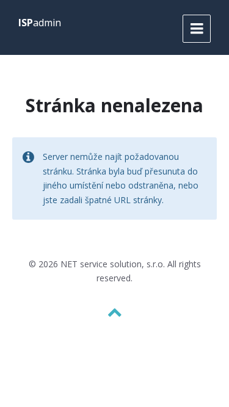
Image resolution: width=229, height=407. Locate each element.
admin (39, 22)
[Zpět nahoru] (114, 312)
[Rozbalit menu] (197, 29)
